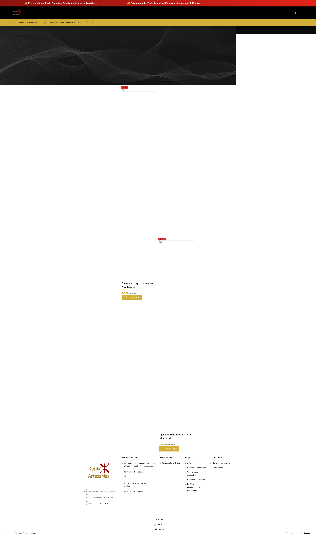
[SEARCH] (53, 13)
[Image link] (97, 471)
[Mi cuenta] (287, 12)
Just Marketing (303, 533)
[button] (132, 297)
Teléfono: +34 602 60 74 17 (99, 504)
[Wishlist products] (292, 12)
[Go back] (81, 30)
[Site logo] (16, 12)
